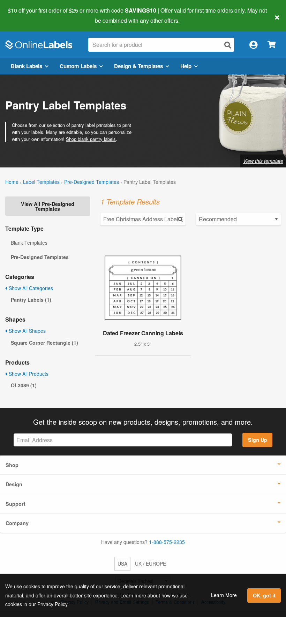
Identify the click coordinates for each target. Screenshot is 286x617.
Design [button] (14, 484)
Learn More (224, 594)
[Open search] (227, 44)
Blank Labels (26, 66)
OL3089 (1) (24, 385)
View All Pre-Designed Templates (47, 206)
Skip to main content (25, 15)
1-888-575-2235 (167, 541)
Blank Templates (29, 242)
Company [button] (17, 522)
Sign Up (257, 439)
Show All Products (27, 373)
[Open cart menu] (271, 45)
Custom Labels (78, 66)
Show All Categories (30, 288)
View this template (263, 160)
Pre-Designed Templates (91, 181)
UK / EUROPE (150, 563)
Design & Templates (138, 66)
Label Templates (41, 181)
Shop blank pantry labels (91, 139)
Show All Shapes (26, 330)
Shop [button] (12, 464)
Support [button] (15, 503)
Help (185, 66)
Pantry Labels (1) (31, 299)
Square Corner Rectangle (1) (44, 342)
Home (11, 181)
